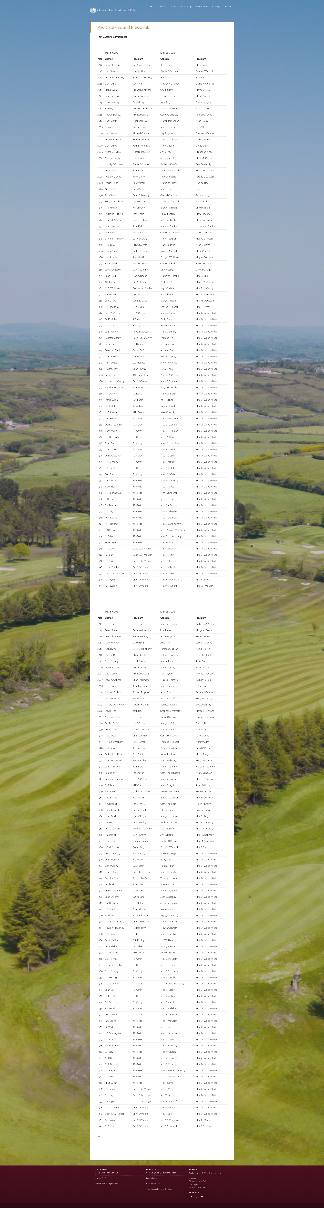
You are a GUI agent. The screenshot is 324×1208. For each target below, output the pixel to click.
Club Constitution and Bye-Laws (159, 1189)
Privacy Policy (151, 1178)
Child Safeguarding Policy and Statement (162, 1173)
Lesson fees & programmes (106, 1183)
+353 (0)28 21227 (196, 1184)
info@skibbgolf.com (197, 1187)
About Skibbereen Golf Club (106, 1173)
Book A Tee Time (102, 1178)
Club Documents (153, 1183)
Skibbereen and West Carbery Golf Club (112, 11)
